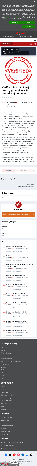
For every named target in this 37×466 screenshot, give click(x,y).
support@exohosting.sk (27, 36)
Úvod (2, 347)
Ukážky (3, 423)
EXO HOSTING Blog (10, 49)
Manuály (3, 428)
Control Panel (5, 434)
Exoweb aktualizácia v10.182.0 (16, 330)
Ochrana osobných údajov (9, 398)
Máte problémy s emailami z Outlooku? (16, 214)
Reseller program (6, 400)
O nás (3, 386)
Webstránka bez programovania (11, 361)
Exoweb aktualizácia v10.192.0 (16, 275)
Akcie (2, 375)
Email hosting (5, 364)
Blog (2, 389)
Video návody (5, 420)
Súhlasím (28, 26)
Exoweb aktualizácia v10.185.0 (16, 321)
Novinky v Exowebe (22, 248)
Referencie (4, 392)
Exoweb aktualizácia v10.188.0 (16, 312)
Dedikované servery (7, 370)
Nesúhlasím (15, 22)
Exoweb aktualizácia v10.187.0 (16, 303)
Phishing (9, 255)
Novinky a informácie (22, 268)
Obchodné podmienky (8, 395)
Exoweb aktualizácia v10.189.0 (16, 294)
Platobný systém (6, 431)
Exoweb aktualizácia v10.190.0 (16, 285)
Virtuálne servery (6, 367)
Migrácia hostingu (6, 358)
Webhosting (4, 356)
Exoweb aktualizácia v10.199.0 (16, 246)
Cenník (3, 378)
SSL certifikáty (5, 373)
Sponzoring (4, 403)
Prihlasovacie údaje (7, 425)
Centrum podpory (6, 417)
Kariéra (3, 406)
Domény (23, 102)
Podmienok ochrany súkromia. (12, 17)
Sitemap (3, 409)
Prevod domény (6, 353)
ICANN (10, 114)
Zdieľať (9, 170)
